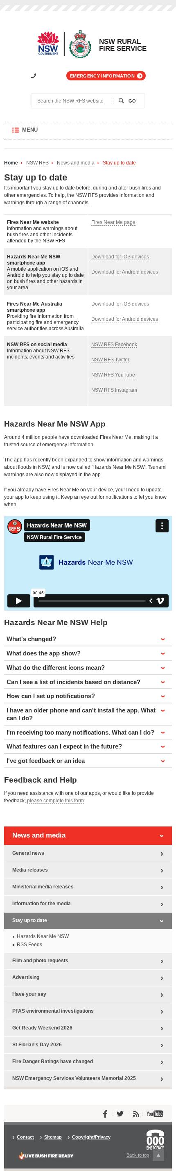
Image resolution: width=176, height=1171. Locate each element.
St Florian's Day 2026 (37, 1045)
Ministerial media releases (43, 887)
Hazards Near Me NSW (43, 936)
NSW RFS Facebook (114, 344)
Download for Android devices (124, 272)
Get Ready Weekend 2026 (42, 1028)
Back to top (142, 1156)
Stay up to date (119, 163)
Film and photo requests (40, 960)
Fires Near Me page (113, 222)
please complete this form (55, 800)
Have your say (29, 994)
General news (28, 853)
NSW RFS (37, 163)
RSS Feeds (29, 944)
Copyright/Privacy (91, 1137)
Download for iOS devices (120, 257)
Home (11, 163)
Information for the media (41, 903)
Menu (38, 133)
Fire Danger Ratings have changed (52, 1061)
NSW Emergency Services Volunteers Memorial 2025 (74, 1078)
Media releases (30, 870)
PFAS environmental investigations (53, 1011)
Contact (25, 1137)
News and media (76, 163)
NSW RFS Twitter (110, 360)
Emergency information (102, 75)
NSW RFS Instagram (114, 390)
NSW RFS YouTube (113, 375)
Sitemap (53, 1137)
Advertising (25, 977)
